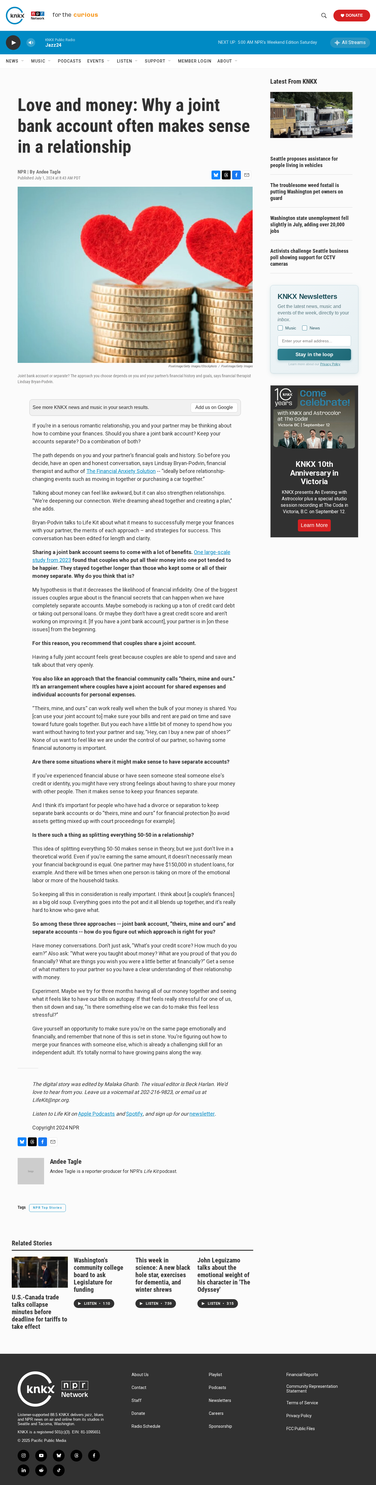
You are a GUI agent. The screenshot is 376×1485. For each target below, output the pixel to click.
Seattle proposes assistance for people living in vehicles (304, 162)
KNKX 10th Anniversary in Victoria (314, 473)
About (224, 61)
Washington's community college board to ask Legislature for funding (98, 1275)
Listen (124, 61)
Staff (137, 1400)
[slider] (40, 42)
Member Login (195, 61)
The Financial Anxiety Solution (121, 471)
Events (95, 61)
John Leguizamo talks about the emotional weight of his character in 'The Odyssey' (223, 1275)
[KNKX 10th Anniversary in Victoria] (314, 418)
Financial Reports (302, 1375)
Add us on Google (214, 407)
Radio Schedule (146, 1426)
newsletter (202, 1114)
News (12, 61)
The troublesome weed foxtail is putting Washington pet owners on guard (306, 191)
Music (38, 61)
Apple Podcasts (96, 1114)
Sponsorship (220, 1426)
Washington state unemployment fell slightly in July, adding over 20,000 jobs (309, 224)
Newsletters (220, 1400)
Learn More (314, 525)
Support (155, 61)
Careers (216, 1413)
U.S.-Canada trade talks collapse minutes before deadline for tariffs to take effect (39, 1312)
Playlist (215, 1375)
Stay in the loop (314, 354)
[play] (13, 42)
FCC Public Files (300, 1429)
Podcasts (69, 61)
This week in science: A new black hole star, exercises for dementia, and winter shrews (162, 1275)
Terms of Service (302, 1403)
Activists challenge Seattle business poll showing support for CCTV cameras (309, 257)
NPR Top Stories (47, 1208)
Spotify (134, 1114)
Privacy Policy (330, 364)
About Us (140, 1375)
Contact (139, 1387)
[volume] (31, 42)
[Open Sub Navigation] (23, 61)
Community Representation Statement (312, 1388)
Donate (354, 15)
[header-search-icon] (324, 15)
